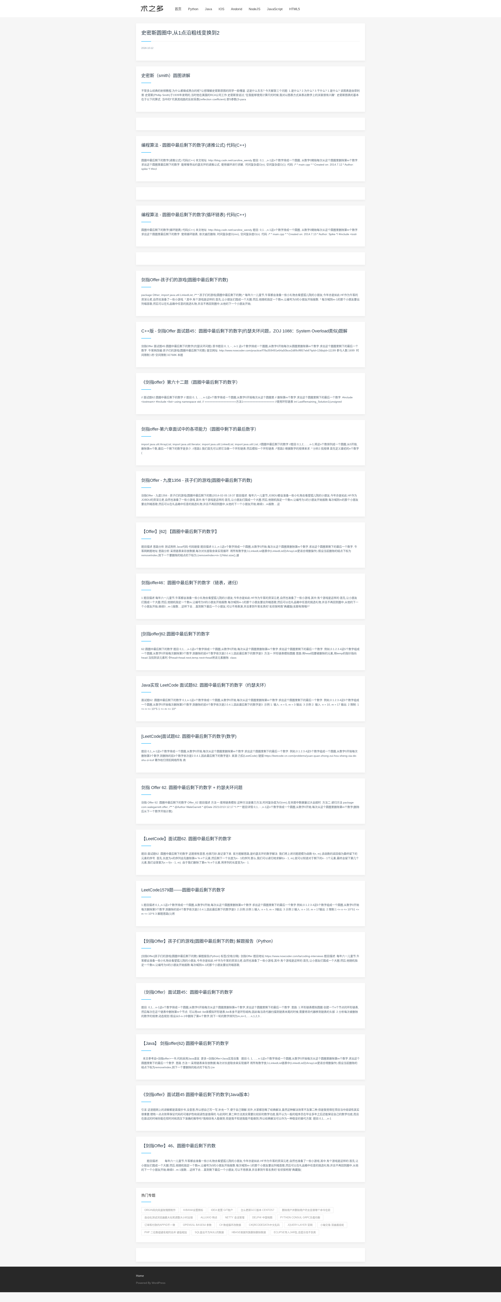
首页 (178, 9)
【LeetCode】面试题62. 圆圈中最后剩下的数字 (186, 838)
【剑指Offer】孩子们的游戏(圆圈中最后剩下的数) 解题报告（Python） (208, 941)
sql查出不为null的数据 (209, 1232)
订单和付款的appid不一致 (159, 1224)
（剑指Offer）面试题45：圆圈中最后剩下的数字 (187, 992)
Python (193, 9)
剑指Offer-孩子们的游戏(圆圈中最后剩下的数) (184, 279)
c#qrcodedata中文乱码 (264, 1224)
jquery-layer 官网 (300, 1224)
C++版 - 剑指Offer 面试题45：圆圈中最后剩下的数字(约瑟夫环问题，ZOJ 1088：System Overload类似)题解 (244, 331)
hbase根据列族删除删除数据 (249, 1232)
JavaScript (275, 9)
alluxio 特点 (209, 1217)
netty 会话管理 (234, 1217)
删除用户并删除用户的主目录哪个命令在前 (306, 1210)
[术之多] (152, 8)
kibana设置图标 (193, 1210)
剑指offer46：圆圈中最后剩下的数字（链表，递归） (191, 582)
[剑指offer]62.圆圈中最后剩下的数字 (175, 633)
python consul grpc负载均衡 (300, 1217)
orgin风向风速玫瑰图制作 (160, 1210)
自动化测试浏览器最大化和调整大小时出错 (168, 1217)
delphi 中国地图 (262, 1217)
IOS (221, 9)
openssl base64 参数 (197, 1224)
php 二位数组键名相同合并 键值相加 (165, 1232)
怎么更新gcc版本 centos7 (257, 1210)
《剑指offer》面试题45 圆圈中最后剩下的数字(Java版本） (196, 1094)
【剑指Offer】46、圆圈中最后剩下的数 (178, 1145)
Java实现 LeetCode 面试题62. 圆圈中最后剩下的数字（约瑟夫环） (205, 685)
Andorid (236, 9)
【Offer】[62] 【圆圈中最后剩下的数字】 (180, 531)
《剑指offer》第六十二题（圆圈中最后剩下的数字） (190, 382)
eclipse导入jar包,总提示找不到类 (295, 1232)
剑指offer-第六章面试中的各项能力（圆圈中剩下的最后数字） (200, 429)
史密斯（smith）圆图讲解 (165, 75)
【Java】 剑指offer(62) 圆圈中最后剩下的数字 (185, 1043)
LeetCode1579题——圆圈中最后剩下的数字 (183, 889)
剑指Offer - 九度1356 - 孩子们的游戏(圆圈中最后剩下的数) (196, 480)
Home (140, 1275)
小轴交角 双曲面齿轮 (332, 1224)
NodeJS (254, 9)
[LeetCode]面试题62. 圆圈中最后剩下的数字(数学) (188, 736)
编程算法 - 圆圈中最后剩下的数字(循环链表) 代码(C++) (193, 214)
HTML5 (294, 9)
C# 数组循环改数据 (230, 1224)
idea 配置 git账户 (222, 1210)
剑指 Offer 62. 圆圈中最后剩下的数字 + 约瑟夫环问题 (191, 787)
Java (208, 9)
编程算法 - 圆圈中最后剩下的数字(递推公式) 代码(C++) (193, 145)
